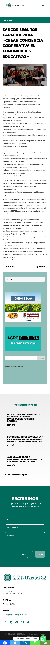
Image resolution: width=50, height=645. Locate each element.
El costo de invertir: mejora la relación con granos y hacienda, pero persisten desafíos (23, 418)
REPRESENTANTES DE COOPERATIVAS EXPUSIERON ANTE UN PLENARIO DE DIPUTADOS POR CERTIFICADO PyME (25, 439)
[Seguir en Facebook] (5, 622)
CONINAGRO (10, 634)
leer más (11, 425)
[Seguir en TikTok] (28, 622)
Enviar (40, 554)
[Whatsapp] (43, 638)
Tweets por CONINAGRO (14, 366)
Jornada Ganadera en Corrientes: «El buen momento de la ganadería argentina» (24, 459)
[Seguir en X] (10, 622)
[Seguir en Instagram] (22, 622)
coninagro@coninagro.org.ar (15, 614)
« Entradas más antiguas (16, 474)
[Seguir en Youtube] (16, 622)
